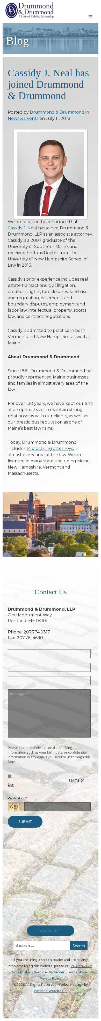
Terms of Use (77, 972)
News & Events (23, 118)
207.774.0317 (81, 966)
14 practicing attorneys (49, 448)
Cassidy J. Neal (22, 227)
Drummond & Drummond (57, 112)
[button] (90, 17)
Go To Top (50, 930)
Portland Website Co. (50, 991)
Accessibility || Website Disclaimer (38, 972)
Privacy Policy (51, 978)
